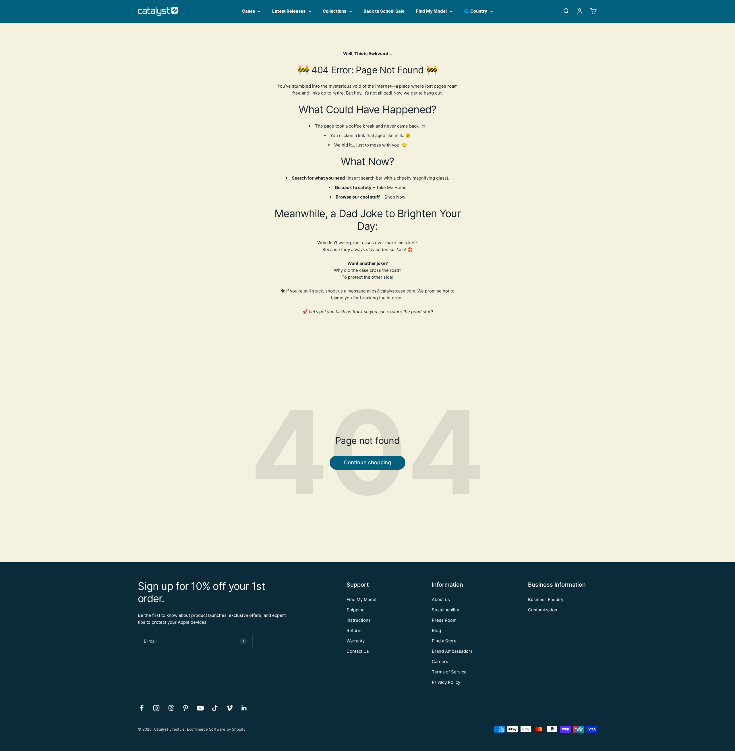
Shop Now (394, 197)
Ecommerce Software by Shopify (216, 729)
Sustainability (445, 610)
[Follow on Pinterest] (185, 708)
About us (441, 599)
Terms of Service (449, 672)
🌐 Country (475, 11)
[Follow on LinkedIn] (244, 708)
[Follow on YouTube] (200, 708)
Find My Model (431, 11)
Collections (334, 11)
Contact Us (358, 651)
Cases (248, 11)
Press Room (444, 620)
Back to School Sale (384, 11)
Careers (440, 661)
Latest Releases (288, 11)
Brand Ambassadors (452, 651)
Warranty (356, 641)
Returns (355, 630)
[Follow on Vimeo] (229, 708)
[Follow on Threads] (171, 708)
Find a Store (444, 641)
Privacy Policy (446, 682)
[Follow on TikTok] (215, 708)
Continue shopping (367, 462)
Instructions (359, 620)
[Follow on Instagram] (156, 708)
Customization (542, 610)
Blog (436, 630)
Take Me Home (391, 187)
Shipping (356, 610)
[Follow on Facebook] (142, 708)
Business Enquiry (545, 599)
